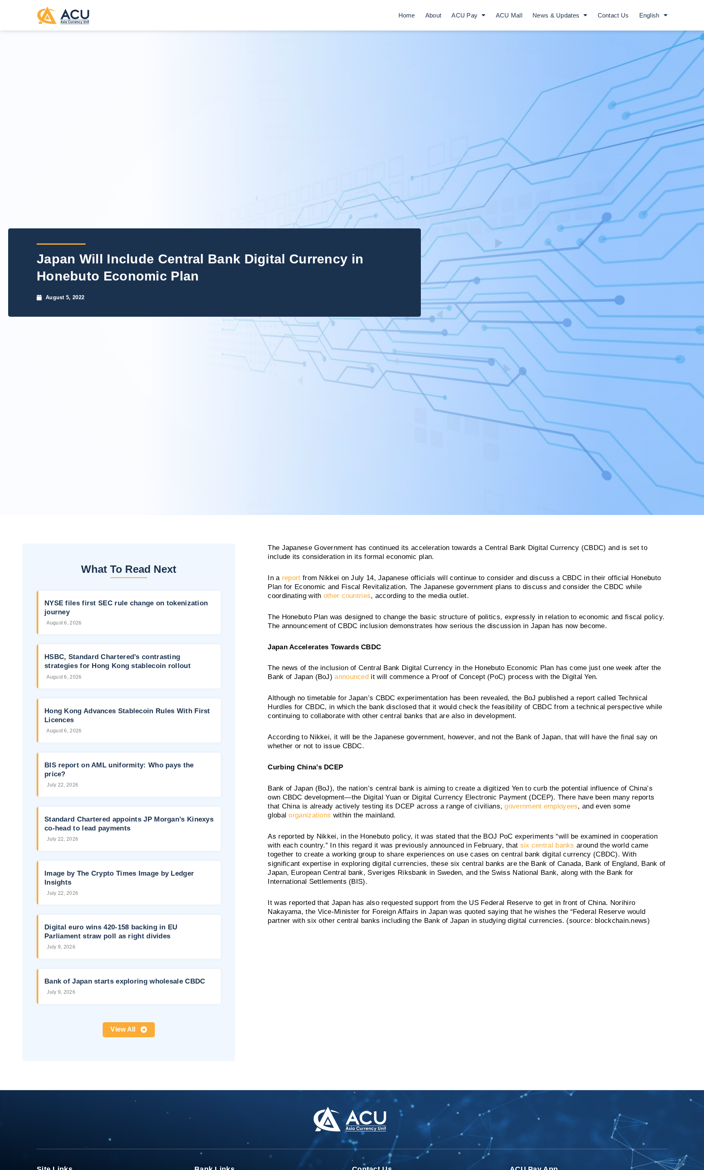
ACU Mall (509, 15)
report (291, 578)
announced (351, 677)
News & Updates (555, 15)
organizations (309, 815)
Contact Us (613, 15)
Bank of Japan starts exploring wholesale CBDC (124, 981)
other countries (347, 596)
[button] (129, 1029)
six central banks (547, 845)
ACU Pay (464, 15)
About (433, 15)
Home (406, 15)
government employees (541, 806)
